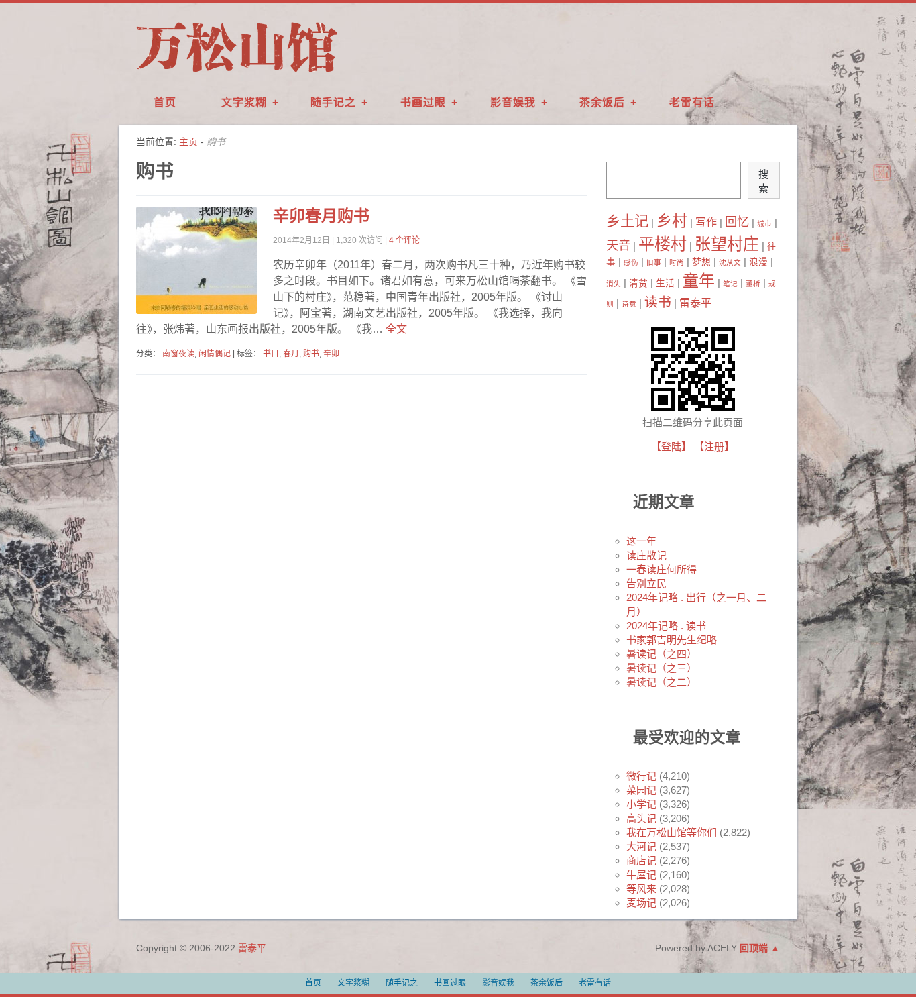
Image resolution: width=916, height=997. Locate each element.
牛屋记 (641, 874)
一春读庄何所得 (661, 569)
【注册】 (714, 446)
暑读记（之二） (661, 682)
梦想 (701, 262)
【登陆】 (671, 446)
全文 (395, 329)
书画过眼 (423, 102)
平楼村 (662, 244)
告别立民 (646, 583)
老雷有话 (692, 102)
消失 (613, 284)
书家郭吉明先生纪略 (671, 639)
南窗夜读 (178, 353)
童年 (699, 281)
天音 (618, 245)
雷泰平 (695, 303)
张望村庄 (727, 244)
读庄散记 (646, 555)
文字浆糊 (244, 102)
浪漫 (758, 262)
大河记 (641, 846)
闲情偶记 (214, 353)
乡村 (671, 220)
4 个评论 (404, 240)
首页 (165, 102)
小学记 (641, 804)
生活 (665, 283)
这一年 (641, 541)
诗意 (629, 304)
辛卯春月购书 (321, 216)
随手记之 (333, 102)
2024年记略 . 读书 (666, 625)
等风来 (641, 888)
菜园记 (641, 790)
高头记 (641, 818)
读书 (657, 302)
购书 (311, 353)
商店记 (641, 860)
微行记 (641, 776)
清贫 (638, 283)
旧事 (653, 262)
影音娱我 (513, 102)
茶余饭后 (602, 102)
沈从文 (730, 262)
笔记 (730, 284)
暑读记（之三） (661, 668)
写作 (706, 222)
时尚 (676, 262)
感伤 (631, 262)
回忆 (737, 222)
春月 (291, 353)
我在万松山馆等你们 (671, 832)
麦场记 (641, 902)
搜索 (763, 181)
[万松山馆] (236, 73)
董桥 (753, 284)
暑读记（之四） (661, 654)
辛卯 (331, 353)
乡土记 (627, 221)
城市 (764, 223)
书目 (271, 353)
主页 (188, 141)
